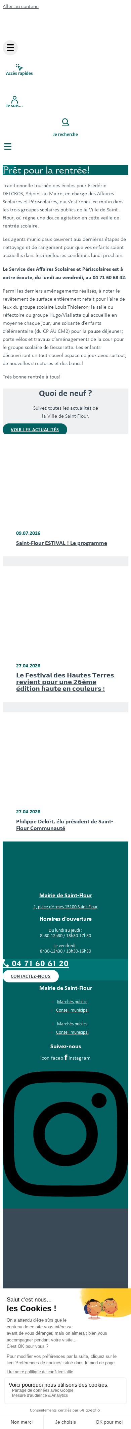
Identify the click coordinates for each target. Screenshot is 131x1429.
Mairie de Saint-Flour (65, 895)
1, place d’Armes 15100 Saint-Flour (66, 907)
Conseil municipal (72, 1010)
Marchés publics (72, 1002)
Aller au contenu (21, 6)
